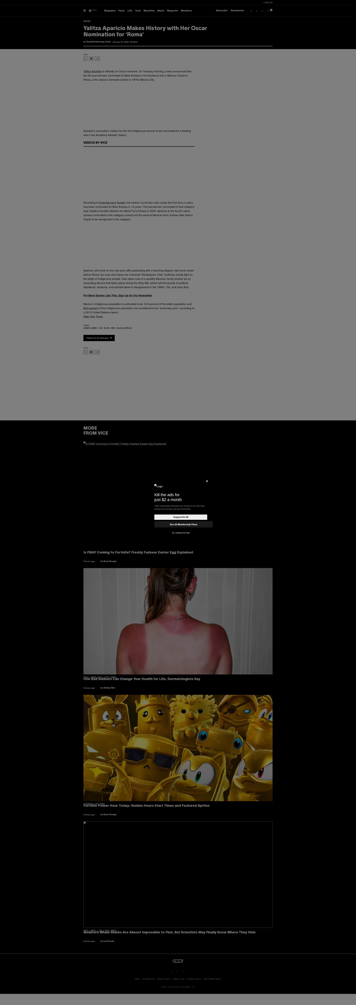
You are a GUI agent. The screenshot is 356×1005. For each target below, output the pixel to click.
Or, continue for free (181, 533)
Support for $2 (180, 517)
